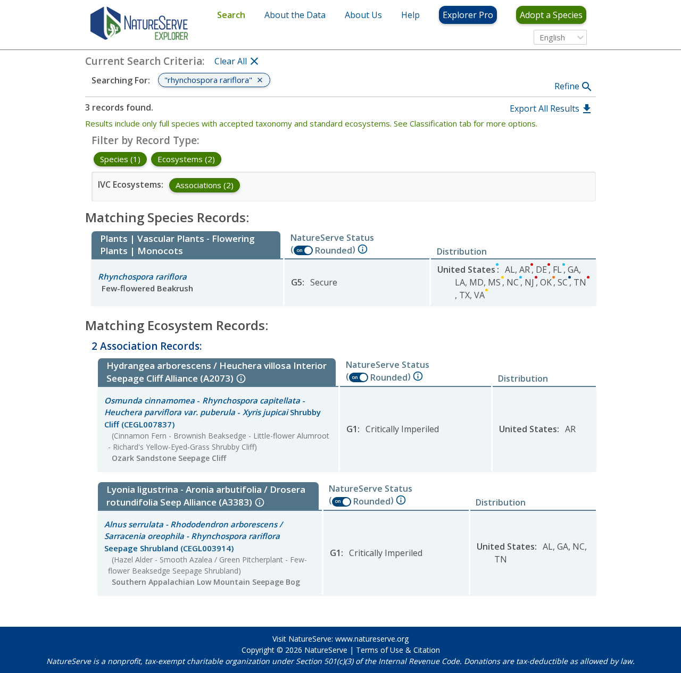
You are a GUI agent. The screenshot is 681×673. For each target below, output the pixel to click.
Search (231, 15)
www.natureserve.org (372, 639)
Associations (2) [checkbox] (205, 185)
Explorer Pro (468, 15)
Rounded (333, 250)
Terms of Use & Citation (398, 650)
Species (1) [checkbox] (120, 159)
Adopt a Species (551, 15)
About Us (363, 15)
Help (410, 15)
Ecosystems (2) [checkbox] (186, 159)
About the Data (295, 15)
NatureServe (325, 650)
